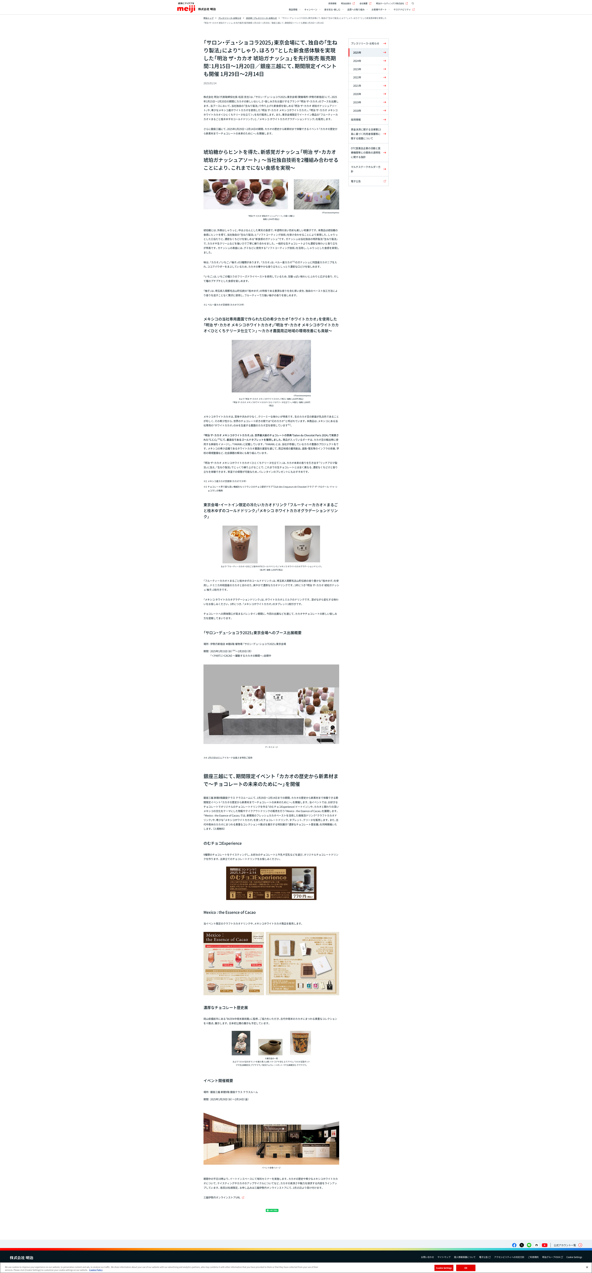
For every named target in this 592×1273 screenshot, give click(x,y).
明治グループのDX (551, 1257)
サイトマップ (444, 1257)
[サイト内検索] (413, 3)
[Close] (587, 1267)
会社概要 (364, 3)
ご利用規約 (533, 1257)
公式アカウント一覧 (565, 1245)
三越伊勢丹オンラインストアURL (222, 1197)
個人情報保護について (465, 1257)
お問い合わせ (427, 1257)
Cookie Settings (574, 1257)
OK (465, 1267)
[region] (296, 1267)
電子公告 (483, 1257)
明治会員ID (346, 3)
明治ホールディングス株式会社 (390, 3)
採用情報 (332, 3)
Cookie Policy (96, 1269)
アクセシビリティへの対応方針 (509, 1257)
